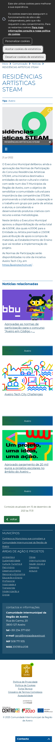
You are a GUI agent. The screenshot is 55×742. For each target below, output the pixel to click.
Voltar (13, 519)
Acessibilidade (25, 695)
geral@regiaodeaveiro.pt (30, 635)
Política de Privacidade (25, 681)
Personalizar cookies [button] (17, 41)
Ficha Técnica (25, 688)
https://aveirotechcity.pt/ (17, 265)
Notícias (36, 63)
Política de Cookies (25, 685)
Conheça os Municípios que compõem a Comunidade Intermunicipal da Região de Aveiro (24, 542)
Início (5, 63)
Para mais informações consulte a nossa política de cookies (29, 31)
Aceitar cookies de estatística (23, 49)
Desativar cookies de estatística (24, 57)
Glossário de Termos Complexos (25, 692)
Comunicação (20, 63)
